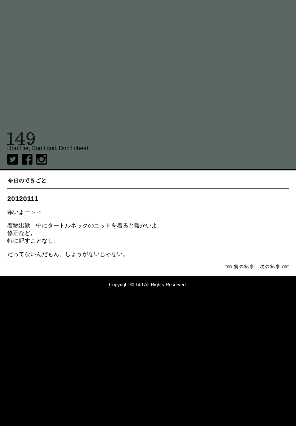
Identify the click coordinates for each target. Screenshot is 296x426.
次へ (274, 266)
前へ (239, 266)
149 (21, 138)
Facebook (27, 159)
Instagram (41, 159)
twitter (12, 159)
